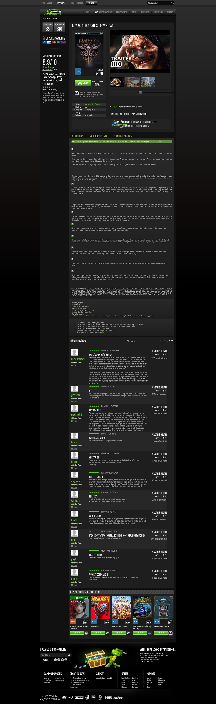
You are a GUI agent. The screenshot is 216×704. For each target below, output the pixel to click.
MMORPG (149, 682)
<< (160, 340)
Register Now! (74, 687)
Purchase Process (123, 135)
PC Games (124, 687)
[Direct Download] (77, 93)
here (151, 661)
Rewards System (59, 680)
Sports (160, 678)
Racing (149, 680)
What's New (47, 682)
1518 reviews (50, 69)
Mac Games (135, 687)
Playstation (121, 12)
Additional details (99, 135)
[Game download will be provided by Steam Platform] (107, 633)
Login (73, 2)
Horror (160, 685)
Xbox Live (135, 678)
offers (170, 12)
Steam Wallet (105, 12)
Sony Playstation (126, 678)
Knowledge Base (100, 678)
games (89, 12)
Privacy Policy (48, 680)
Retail (123, 682)
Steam (123, 680)
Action (149, 678)
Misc (148, 687)
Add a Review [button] (131, 341)
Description (77, 135)
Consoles (134, 685)
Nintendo (144, 12)
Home (42, 2)
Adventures (88, 104)
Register (80, 2)
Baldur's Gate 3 (52, 18)
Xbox (134, 12)
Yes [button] (158, 354)
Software (158, 12)
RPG (93, 104)
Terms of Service (59, 678)
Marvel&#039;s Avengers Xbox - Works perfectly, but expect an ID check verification (53, 78)
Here (90, 312)
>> (172, 340)
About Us (46, 678)
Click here (82, 308)
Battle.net (135, 682)
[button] (51, 2)
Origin (134, 680)
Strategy (97, 104)
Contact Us (109, 678)
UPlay (123, 685)
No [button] (165, 354)
